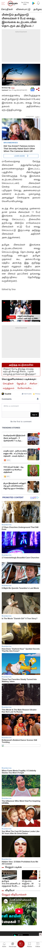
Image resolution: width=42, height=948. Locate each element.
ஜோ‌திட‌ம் (21, 384)
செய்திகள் (7, 9)
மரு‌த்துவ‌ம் (8, 388)
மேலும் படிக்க (13, 867)
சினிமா (33, 384)
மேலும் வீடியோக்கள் (14, 894)
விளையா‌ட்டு (23, 9)
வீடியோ (10, 890)
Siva (12, 88)
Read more (11, 317)
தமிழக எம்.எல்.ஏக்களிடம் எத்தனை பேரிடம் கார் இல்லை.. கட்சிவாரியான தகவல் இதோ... (11, 883)
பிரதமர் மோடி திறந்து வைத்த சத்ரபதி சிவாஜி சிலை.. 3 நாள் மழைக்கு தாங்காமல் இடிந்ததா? (19, 371)
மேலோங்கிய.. (24, 388)
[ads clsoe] (40, 934)
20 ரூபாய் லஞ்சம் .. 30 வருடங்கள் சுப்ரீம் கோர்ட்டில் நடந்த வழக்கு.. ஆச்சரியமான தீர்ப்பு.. (29, 883)
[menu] (3, 3)
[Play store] (33, 3)
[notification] (38, 3)
